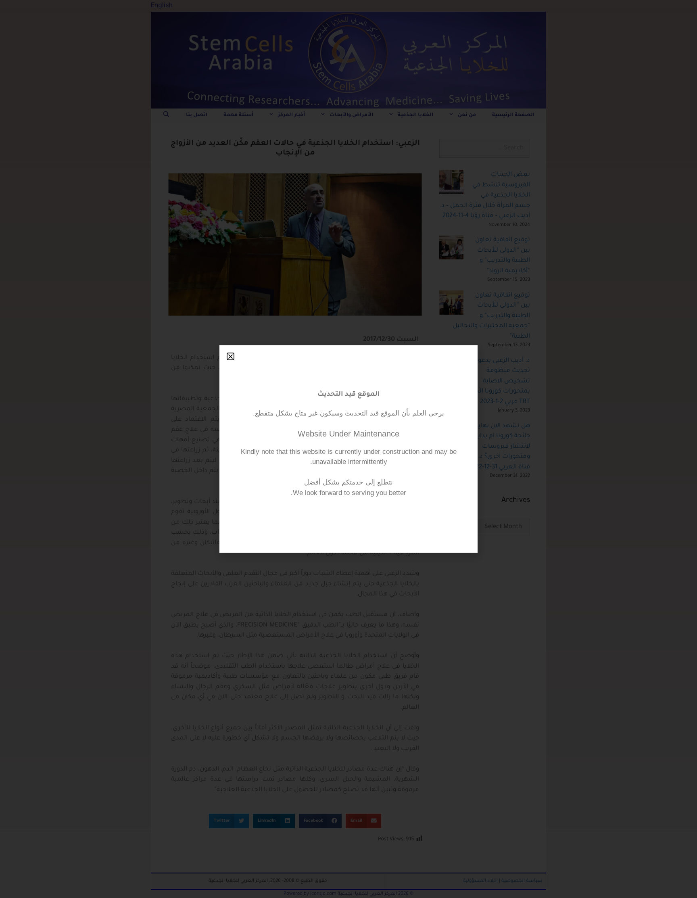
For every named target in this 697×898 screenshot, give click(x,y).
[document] (348, 449)
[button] (230, 356)
